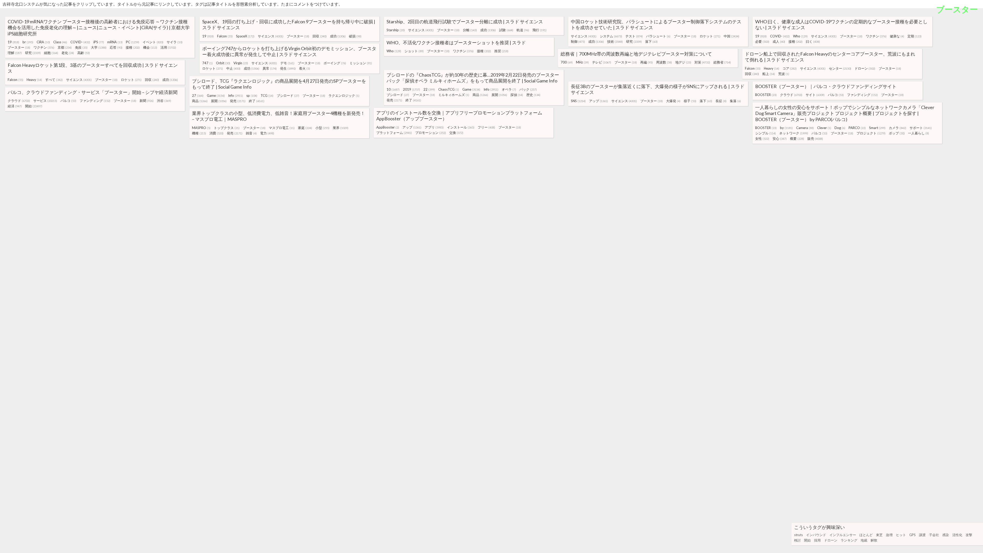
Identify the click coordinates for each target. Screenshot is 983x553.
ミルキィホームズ (453, 95)
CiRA (43, 42)
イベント (153, 42)
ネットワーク (793, 133)
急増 (889, 535)
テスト (634, 36)
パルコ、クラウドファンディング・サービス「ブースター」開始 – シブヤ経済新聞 (92, 92)
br (28, 42)
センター (840, 68)
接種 (133, 47)
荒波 (783, 74)
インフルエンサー (842, 535)
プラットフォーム (394, 133)
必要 (762, 41)
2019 (411, 89)
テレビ (601, 62)
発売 (394, 100)
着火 (304, 68)
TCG (267, 95)
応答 (116, 47)
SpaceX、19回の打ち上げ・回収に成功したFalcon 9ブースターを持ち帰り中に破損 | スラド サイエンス (288, 24)
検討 (797, 540)
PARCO (857, 128)
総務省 (722, 62)
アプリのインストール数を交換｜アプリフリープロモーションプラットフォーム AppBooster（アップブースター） (459, 115)
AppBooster (387, 127)
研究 (33, 53)
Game (471, 89)
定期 (914, 36)
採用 (817, 540)
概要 (797, 138)
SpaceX (245, 36)
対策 (702, 62)
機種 (199, 133)
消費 (216, 133)
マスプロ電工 (282, 128)
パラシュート (658, 36)
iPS (98, 42)
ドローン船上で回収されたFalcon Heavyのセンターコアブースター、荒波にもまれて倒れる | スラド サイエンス (830, 56)
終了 (413, 100)
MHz (582, 62)
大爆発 (673, 101)
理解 (15, 53)
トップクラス (227, 128)
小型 (322, 128)
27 (198, 95)
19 (13, 42)
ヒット (901, 535)
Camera (805, 128)
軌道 (523, 30)
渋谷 (164, 101)
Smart (877, 128)
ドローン (830, 540)
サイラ (175, 42)
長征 (720, 101)
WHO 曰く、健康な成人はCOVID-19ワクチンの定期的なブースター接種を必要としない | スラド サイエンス (841, 24)
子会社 (934, 535)
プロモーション (430, 133)
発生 (288, 68)
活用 (168, 47)
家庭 (305, 128)
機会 (150, 47)
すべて (54, 80)
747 (207, 63)
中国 (731, 36)
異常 (270, 68)
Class (60, 42)
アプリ (434, 127)
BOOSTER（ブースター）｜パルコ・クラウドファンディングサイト (825, 86)
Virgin (240, 63)
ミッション (360, 63)
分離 (470, 30)
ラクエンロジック (343, 95)
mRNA (115, 42)
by (786, 128)
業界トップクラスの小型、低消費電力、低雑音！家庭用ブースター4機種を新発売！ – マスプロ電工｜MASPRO (278, 116)
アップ (598, 101)
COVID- (80, 42)
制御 (578, 41)
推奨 (501, 51)
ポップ (897, 133)
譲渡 (922, 535)
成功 (338, 36)
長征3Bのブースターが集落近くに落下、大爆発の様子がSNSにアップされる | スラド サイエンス (657, 89)
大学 (98, 47)
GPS (912, 535)
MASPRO (201, 128)
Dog (840, 128)
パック (528, 89)
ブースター (19, 47)
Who (800, 36)
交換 (456, 133)
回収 (320, 36)
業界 (340, 128)
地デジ (683, 62)
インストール (460, 127)
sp (251, 95)
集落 (735, 101)
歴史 (533, 95)
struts (798, 535)
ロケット (710, 36)
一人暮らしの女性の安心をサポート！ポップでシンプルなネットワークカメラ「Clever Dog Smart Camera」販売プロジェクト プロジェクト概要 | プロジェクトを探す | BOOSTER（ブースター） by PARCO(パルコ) (844, 113)
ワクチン (44, 47)
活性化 (957, 535)
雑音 (251, 133)
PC (132, 42)
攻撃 (969, 535)
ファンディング (862, 95)
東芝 (879, 535)
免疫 (81, 47)
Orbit (223, 63)
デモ (287, 63)
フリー (486, 127)
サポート (921, 128)
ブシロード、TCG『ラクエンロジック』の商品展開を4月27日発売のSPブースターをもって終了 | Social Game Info (279, 84)
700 (567, 62)
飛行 (539, 30)
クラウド (791, 95)
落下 (651, 41)
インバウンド (816, 535)
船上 (768, 74)
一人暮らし (918, 133)
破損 (355, 36)
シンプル (765, 133)
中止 (233, 68)
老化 (67, 53)
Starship (396, 30)
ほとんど (866, 535)
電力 (267, 133)
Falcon (225, 36)
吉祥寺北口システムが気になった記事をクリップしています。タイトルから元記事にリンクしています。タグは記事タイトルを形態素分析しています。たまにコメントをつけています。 (173, 4)
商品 (480, 95)
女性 (762, 138)
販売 (815, 138)
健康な (897, 36)
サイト (815, 95)
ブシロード (398, 95)
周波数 (664, 62)
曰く (813, 41)
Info (491, 89)
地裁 (864, 540)
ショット (414, 51)
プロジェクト (871, 133)
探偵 (516, 95)
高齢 (83, 53)
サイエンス (270, 36)
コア (790, 68)
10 (393, 89)
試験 (506, 30)
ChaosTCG (448, 89)
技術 (615, 41)
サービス (45, 101)
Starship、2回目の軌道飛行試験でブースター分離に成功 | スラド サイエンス (465, 21)
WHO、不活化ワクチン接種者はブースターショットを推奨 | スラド (456, 42)
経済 (15, 106)
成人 (779, 41)
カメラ (897, 128)
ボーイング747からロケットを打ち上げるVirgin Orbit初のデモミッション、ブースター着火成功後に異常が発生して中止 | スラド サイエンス (289, 51)
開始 (807, 540)
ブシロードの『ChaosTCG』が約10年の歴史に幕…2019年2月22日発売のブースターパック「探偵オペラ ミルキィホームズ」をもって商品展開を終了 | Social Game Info (473, 77)
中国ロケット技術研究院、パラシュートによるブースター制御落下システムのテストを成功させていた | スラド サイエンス (656, 24)
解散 (874, 540)
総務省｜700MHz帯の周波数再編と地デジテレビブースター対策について (636, 54)
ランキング (849, 540)
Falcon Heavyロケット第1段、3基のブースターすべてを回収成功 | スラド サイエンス (93, 68)
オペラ (509, 89)
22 (429, 89)
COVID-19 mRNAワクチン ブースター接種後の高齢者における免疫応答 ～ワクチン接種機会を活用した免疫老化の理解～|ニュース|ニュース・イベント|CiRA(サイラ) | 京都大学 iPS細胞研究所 (99, 27)
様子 (690, 101)
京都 (65, 47)
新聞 (147, 101)
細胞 (51, 53)
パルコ (836, 95)
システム (611, 36)
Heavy (771, 68)
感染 (945, 535)
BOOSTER (766, 95)
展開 (499, 95)
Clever (824, 128)
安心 (780, 138)
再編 (646, 62)
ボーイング (335, 63)
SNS (578, 101)
